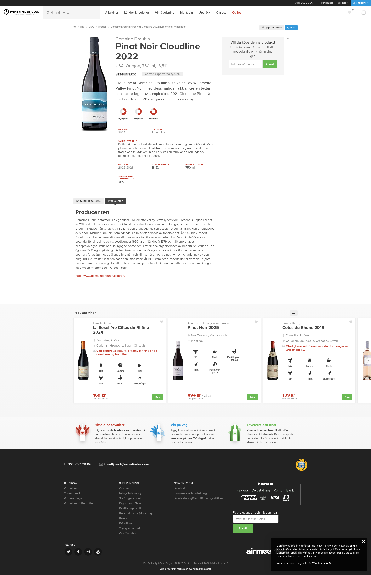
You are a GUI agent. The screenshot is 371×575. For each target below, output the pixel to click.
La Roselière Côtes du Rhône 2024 (121, 330)
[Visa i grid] (294, 313)
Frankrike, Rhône (107, 340)
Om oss (221, 12)
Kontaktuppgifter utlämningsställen (198, 498)
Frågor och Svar (130, 503)
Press (123, 518)
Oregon (133, 65)
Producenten (115, 201)
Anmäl (270, 64)
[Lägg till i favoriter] (163, 321)
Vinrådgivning (164, 12)
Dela (292, 27)
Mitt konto (361, 2)
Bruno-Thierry (291, 323)
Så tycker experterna (88, 201)
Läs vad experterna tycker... (162, 74)
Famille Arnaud (103, 323)
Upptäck (204, 12)
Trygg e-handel (129, 528)
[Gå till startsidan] (21, 12)
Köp (157, 397)
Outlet (236, 12)
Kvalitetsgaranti (130, 508)
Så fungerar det (130, 498)
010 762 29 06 (304, 2)
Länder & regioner (136, 12)
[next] (367, 360)
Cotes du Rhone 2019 (303, 327)
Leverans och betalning (190, 493)
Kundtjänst (326, 2)
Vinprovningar (73, 498)
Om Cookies (127, 533)
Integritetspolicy (130, 493)
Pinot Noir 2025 (203, 327)
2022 (121, 132)
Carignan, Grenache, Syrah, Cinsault (120, 345)
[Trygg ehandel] (301, 470)
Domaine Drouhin (133, 39)
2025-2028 (126, 168)
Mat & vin (186, 12)
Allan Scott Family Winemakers (208, 323)
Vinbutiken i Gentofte (78, 503)
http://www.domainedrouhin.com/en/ (100, 276)
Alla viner (111, 12)
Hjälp (343, 2)
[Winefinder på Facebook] (78, 552)
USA (120, 65)
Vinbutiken (71, 488)
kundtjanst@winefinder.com (126, 464)
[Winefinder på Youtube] (98, 552)
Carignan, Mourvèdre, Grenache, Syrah (312, 341)
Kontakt (179, 488)
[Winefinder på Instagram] (88, 552)
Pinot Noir (158, 132)
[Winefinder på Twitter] (68, 552)
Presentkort (72, 493)
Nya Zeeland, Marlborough (209, 335)
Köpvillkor (126, 523)
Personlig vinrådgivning (135, 513)
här (315, 556)
